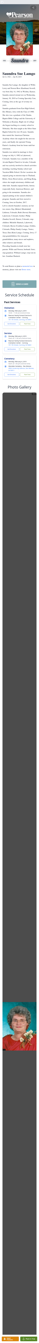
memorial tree (27, 266)
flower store (26, 269)
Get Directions (11, 324)
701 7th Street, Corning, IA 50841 (20, 320)
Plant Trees (27, 324)
